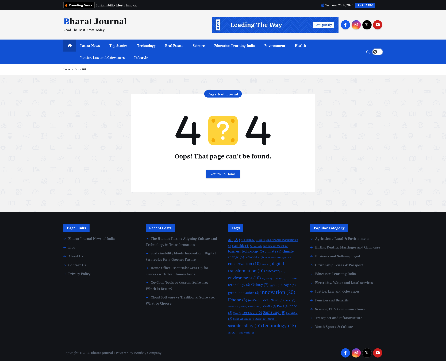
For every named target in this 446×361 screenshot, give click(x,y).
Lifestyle (141, 57)
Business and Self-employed (337, 256)
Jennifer (254, 300)
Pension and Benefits (332, 300)
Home (67, 69)
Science (199, 45)
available (240, 245)
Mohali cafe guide (237, 306)
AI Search (248, 239)
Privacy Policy (79, 273)
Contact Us (77, 265)
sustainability (245, 325)
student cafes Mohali (266, 319)
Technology (146, 45)
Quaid (237, 313)
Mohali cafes (255, 306)
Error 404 (80, 69)
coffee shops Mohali (275, 257)
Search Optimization (244, 319)
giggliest (275, 285)
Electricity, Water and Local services (344, 282)
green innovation (243, 292)
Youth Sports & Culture (334, 326)
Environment (274, 45)
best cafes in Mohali (275, 245)
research (252, 312)
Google (288, 285)
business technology (246, 251)
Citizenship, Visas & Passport (339, 265)
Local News (272, 300)
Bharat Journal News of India (91, 238)
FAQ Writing (268, 278)
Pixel (283, 306)
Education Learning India (234, 45)
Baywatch (256, 246)
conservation (244, 263)
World (249, 332)
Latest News (90, 45)
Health (300, 45)
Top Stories (118, 45)
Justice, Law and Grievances (102, 57)
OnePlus (269, 306)
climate (273, 251)
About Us (75, 256)
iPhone (237, 299)
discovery (276, 271)
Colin (290, 257)
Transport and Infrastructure (338, 318)
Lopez (290, 300)
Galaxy (260, 284)
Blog (71, 247)
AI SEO (261, 240)
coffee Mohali (254, 257)
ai (234, 239)
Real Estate (174, 45)
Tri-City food (235, 333)
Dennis (266, 264)
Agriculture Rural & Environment (342, 238)
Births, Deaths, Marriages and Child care (347, 247)
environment (244, 278)
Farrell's (281, 278)
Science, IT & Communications (340, 309)
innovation (277, 292)
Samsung (274, 312)
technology (279, 325)
